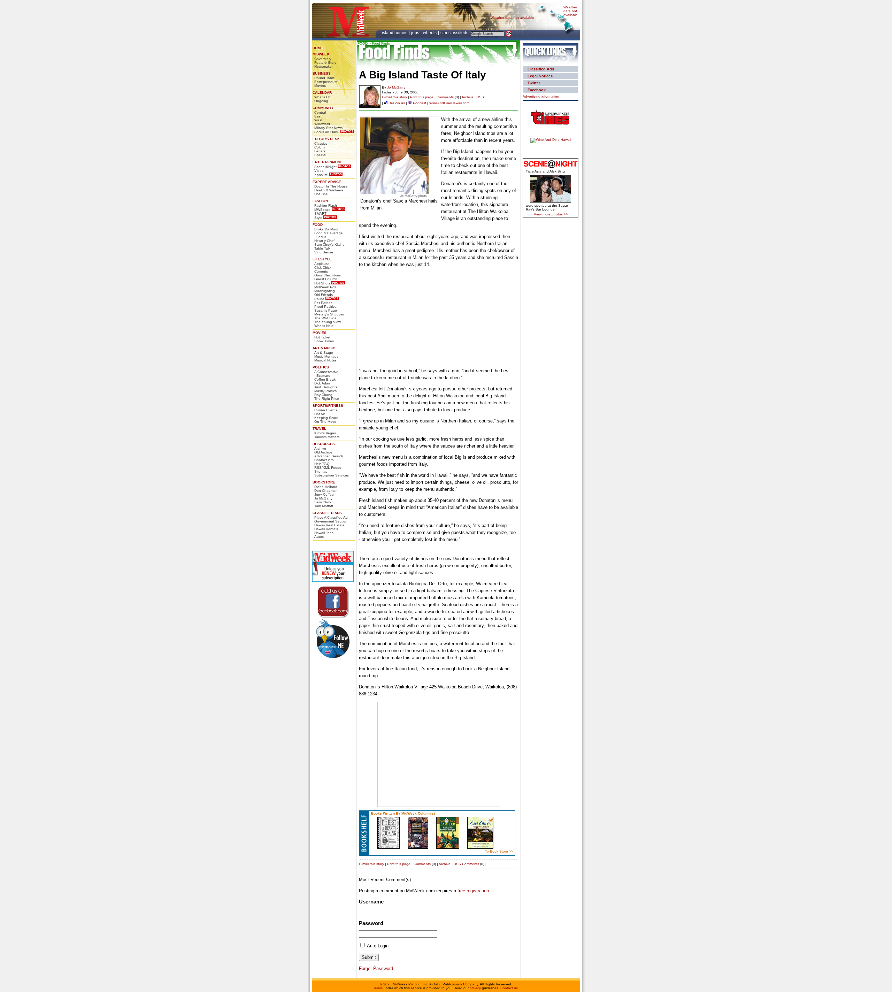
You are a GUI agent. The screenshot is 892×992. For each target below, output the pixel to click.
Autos (319, 537)
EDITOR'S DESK (326, 139)
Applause (322, 264)
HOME (318, 48)
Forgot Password (376, 968)
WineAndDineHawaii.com (449, 103)
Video (319, 171)
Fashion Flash (325, 205)
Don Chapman (326, 491)
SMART (320, 213)
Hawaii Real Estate (329, 525)
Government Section (330, 521)
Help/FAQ (322, 464)
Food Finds (381, 43)
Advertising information (541, 96)
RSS (480, 97)
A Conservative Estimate (326, 373)
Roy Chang (323, 395)
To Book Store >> (499, 851)
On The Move (325, 421)
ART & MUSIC (324, 348)
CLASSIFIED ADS (327, 513)
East (318, 116)
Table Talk (322, 248)
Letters (319, 151)
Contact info (324, 460)
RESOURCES (324, 444)
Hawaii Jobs (323, 533)
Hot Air (319, 414)
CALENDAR (322, 92)
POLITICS (321, 367)
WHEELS (430, 32)
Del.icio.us (396, 103)
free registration (473, 890)
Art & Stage (323, 352)
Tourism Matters (326, 437)
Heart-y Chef (324, 241)
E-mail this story (394, 97)
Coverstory (322, 59)
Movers (320, 85)
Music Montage (326, 356)
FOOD (318, 225)
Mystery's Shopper (329, 314)
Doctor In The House (331, 186)
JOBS (415, 32)
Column (320, 147)
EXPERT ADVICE (327, 182)
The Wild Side (325, 318)
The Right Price (326, 398)
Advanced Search (328, 456)
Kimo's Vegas (325, 433)
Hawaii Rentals (326, 529)
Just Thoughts (325, 387)
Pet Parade (323, 303)
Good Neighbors (327, 275)
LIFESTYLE (322, 259)
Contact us (509, 988)
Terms (378, 988)
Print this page (421, 97)
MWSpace (322, 210)
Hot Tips (321, 194)
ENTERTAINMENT (327, 162)
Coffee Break (325, 379)
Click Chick (322, 267)
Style (318, 218)
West (318, 120)
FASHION (320, 201)
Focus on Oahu (326, 132)
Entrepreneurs (325, 82)
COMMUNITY (323, 108)
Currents (321, 271)
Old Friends (323, 295)
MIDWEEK (321, 54)
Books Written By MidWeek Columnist (403, 813)
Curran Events (325, 410)
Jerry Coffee (324, 494)
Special (320, 155)
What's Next (323, 326)
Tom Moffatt (323, 506)
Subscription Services (331, 475)
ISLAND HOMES (395, 32)
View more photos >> (551, 214)
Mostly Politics (325, 391)
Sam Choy (322, 502)
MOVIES (319, 333)
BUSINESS (322, 73)
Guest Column (325, 279)
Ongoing (321, 101)
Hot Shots (322, 283)
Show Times (324, 341)
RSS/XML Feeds (327, 468)
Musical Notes (325, 360)
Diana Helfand (325, 487)
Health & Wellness (329, 190)
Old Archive (323, 452)
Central (320, 112)
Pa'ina (319, 299)
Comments (445, 97)
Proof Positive (325, 306)
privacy (475, 988)
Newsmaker (323, 66)
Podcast (419, 103)
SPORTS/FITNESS (328, 405)
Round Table (324, 78)
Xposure (321, 175)
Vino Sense (323, 252)
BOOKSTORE (324, 482)
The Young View (327, 322)
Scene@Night (325, 167)
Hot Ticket (322, 337)
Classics (320, 143)
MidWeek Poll (325, 287)
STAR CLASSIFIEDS (454, 32)
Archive (320, 448)
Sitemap (321, 471)
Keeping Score (326, 418)
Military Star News (328, 128)
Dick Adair (322, 383)
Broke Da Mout (326, 229)
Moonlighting (324, 291)
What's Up (322, 97)
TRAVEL (319, 428)
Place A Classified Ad (331, 517)
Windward (322, 124)
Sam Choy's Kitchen (330, 244)
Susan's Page (325, 310)
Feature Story (325, 62)
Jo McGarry (323, 498)
